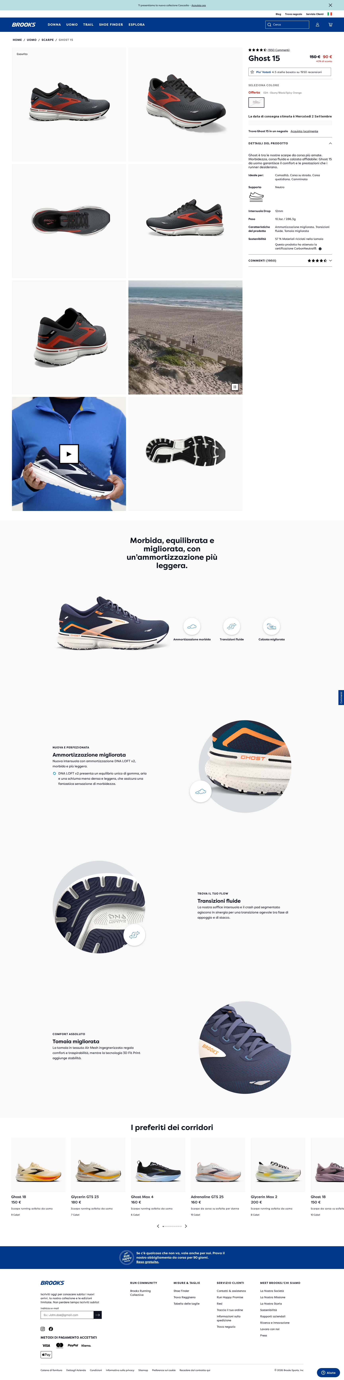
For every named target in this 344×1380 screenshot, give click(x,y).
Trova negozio (293, 14)
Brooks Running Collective (140, 1292)
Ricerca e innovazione (274, 1322)
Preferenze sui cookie (164, 1370)
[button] (69, 105)
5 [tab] (170, 1226)
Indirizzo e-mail (50, 1308)
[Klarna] (86, 1345)
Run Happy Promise (230, 1297)
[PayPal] (73, 1345)
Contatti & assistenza (231, 1290)
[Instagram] (43, 1329)
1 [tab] (163, 1226)
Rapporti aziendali (272, 1316)
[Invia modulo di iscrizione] (98, 1315)
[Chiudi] (330, 5)
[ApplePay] (46, 1354)
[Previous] (158, 1226)
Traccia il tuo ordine (230, 1310)
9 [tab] (178, 1226)
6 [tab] (172, 1226)
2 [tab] (164, 1226)
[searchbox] (289, 24)
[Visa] (46, 1345)
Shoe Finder (181, 1290)
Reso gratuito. (147, 1262)
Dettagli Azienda (76, 1370)
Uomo (32, 39)
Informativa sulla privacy (120, 1370)
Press (263, 1335)
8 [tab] (176, 1226)
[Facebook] (51, 1329)
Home (17, 39)
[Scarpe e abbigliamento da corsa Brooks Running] (24, 25)
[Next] (186, 1226)
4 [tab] (168, 1226)
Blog (278, 14)
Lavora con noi (270, 1329)
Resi (219, 1303)
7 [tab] (174, 1226)
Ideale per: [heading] (256, 175)
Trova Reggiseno (184, 1297)
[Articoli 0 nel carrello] (330, 24)
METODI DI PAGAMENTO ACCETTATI (69, 1337)
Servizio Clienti (314, 14)
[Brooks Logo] (73, 1283)
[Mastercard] (59, 1345)
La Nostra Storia (271, 1303)
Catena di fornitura (51, 1370)
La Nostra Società (272, 1290)
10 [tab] (180, 1226)
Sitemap (143, 1370)
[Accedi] (317, 24)
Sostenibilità (268, 1310)
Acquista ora (199, 5)
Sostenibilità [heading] (257, 238)
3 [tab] (166, 1226)
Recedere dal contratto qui (195, 1370)
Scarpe (48, 39)
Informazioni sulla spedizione (228, 1318)
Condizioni (96, 1370)
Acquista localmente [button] (304, 131)
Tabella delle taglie (186, 1303)
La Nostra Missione (272, 1297)
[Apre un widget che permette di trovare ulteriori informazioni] (328, 1373)
